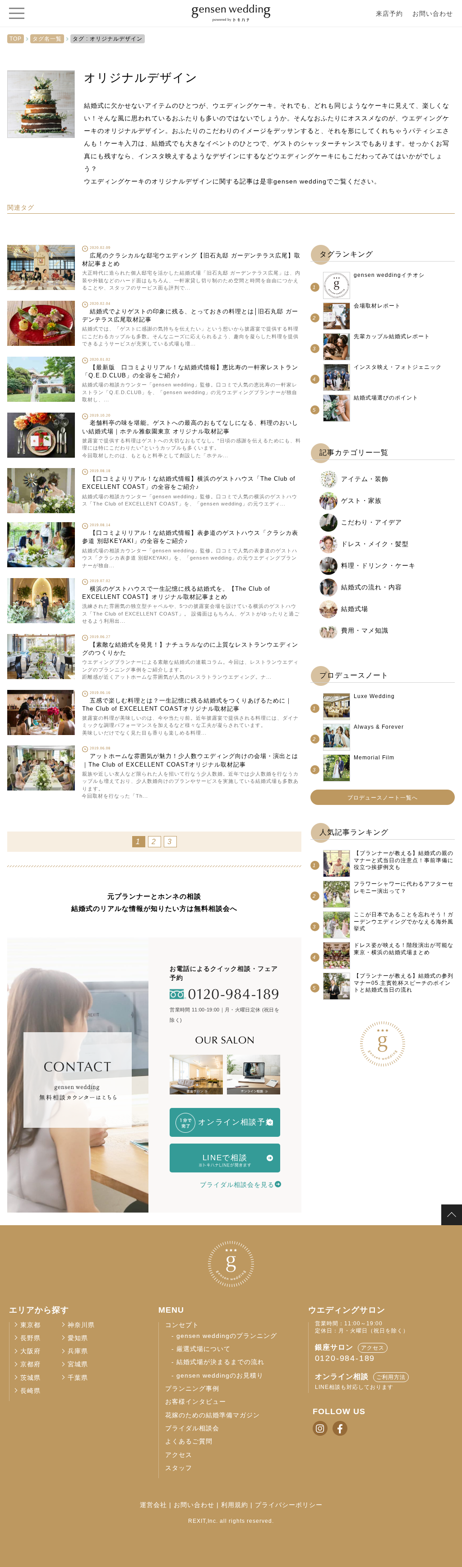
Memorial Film (374, 757)
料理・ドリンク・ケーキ (378, 565)
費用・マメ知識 (364, 630)
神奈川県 (81, 1325)
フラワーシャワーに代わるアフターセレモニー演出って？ (403, 887)
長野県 (30, 1338)
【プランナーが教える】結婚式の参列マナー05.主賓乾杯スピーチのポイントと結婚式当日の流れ (403, 983)
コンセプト (182, 1325)
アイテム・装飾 (364, 479)
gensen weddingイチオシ (389, 275)
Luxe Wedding (374, 696)
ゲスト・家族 (361, 500)
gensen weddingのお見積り (219, 1375)
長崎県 (30, 1391)
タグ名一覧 (47, 39)
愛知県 (78, 1338)
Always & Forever (379, 727)
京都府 (30, 1364)
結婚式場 (354, 608)
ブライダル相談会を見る (237, 1184)
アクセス (178, 1455)
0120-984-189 (345, 1358)
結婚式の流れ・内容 (371, 587)
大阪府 (30, 1351)
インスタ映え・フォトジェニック (398, 367)
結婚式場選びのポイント (386, 398)
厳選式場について (203, 1349)
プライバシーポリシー (289, 1504)
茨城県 (30, 1377)
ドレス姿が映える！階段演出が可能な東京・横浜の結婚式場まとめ (403, 949)
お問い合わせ (432, 13)
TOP (15, 39)
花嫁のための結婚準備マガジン (212, 1415)
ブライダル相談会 (192, 1428)
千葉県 (78, 1377)
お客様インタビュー (195, 1401)
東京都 (30, 1325)
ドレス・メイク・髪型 (375, 543)
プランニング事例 (192, 1388)
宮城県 (78, 1364)
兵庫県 (78, 1351)
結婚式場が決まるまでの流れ (220, 1362)
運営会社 (153, 1504)
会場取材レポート (377, 306)
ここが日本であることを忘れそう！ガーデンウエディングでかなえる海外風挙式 (403, 921)
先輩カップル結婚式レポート (392, 336)
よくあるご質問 (189, 1441)
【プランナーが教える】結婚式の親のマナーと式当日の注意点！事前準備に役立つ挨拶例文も (403, 860)
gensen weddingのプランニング (226, 1336)
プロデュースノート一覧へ (382, 798)
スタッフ (178, 1468)
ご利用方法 (391, 1377)
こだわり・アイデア (371, 522)
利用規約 (234, 1504)
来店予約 (389, 13)
